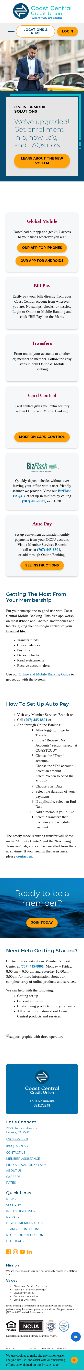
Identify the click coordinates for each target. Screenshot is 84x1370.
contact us (24, 856)
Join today (42, 922)
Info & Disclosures (22, 1211)
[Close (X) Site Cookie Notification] (74, 1360)
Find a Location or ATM (26, 1165)
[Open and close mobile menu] (11, 31)
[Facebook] (8, 1251)
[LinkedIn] (29, 1251)
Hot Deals (15, 1241)
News (11, 1199)
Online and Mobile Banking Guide (44, 674)
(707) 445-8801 (33, 501)
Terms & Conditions (23, 1229)
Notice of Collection (24, 1235)
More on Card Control (42, 437)
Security (13, 1205)
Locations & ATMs (35, 31)
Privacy (12, 1217)
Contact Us (15, 1152)
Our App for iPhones (42, 248)
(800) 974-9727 (17, 1146)
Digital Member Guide (25, 1223)
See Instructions (42, 565)
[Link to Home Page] (42, 11)
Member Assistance (23, 1159)
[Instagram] (15, 1251)
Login (67, 31)
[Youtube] (22, 1251)
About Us (14, 1171)
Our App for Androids (42, 261)
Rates (11, 1182)
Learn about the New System (42, 160)
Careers (13, 1177)
